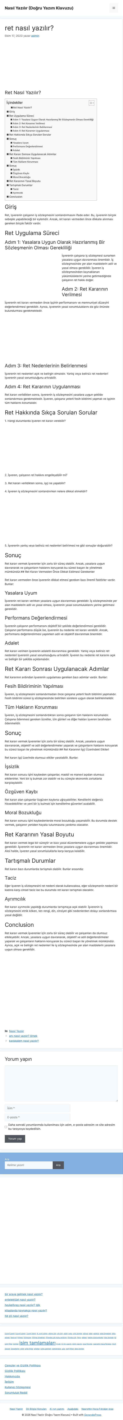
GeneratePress (92, 1414)
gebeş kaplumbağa (95, 1338)
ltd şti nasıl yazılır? (16, 1316)
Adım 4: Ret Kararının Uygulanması (31, 130)
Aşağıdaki (72, 1408)
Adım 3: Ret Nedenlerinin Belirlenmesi (32, 127)
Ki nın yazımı (57, 1408)
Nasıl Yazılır (16, 1031)
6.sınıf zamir (21, 1334)
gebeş (84, 1338)
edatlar (96, 1334)
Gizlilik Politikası (15, 1371)
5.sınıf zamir (10, 1334)
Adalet (16, 150)
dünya (85, 1334)
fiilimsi (20, 1338)
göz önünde (109, 1338)
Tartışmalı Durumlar (21, 185)
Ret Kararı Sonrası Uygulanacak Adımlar (32, 154)
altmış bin (52, 1334)
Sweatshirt (15, 1349)
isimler (16, 1344)
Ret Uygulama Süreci (21, 115)
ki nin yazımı (67, 1344)
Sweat (7, 1349)
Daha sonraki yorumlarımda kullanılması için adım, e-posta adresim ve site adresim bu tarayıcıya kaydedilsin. (61, 1127)
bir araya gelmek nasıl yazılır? (24, 1294)
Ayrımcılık (18, 192)
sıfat (22, 1349)
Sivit (114, 1344)
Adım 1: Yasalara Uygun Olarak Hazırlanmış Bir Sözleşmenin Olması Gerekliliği (53, 119)
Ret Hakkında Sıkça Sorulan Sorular (30, 134)
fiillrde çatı (72, 1338)
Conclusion (15, 196)
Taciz (16, 189)
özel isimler (79, 1349)
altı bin (60, 1334)
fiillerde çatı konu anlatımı (56, 1338)
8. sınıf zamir (42, 1334)
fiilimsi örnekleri (38, 1338)
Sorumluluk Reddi (16, 1392)
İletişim (9, 1381)
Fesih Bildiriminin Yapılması (26, 158)
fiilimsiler (27, 1338)
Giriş (12, 111)
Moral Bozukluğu (21, 177)
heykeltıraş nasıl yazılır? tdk (22, 1305)
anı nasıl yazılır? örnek (23, 1036)
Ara (7, 1159)
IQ (115, 1338)
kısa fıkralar (87, 1344)
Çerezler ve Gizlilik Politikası (23, 1365)
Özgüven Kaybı (21, 173)
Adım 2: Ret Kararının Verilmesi (29, 123)
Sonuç (13, 138)
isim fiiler (8, 1344)
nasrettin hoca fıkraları (102, 1344)
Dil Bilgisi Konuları (36, 1408)
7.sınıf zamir (31, 1334)
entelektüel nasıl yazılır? (20, 1299)
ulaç (63, 1349)
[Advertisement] (61, 66)
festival (14, 1338)
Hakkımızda (12, 1376)
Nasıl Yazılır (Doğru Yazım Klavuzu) (39, 8)
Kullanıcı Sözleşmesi (18, 1387)
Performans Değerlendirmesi (28, 146)
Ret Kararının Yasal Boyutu (25, 181)
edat (91, 1334)
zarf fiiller (70, 1349)
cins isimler (77, 1334)
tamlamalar (56, 1349)
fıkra (79, 1338)
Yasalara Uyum (21, 142)
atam (66, 1334)
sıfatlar (37, 1349)
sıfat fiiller (29, 1349)
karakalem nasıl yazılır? (24, 1040)
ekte (113, 1334)
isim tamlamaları (37, 1343)
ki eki (58, 1344)
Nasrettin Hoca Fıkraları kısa (97, 1408)
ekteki (7, 1338)
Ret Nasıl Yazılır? (22, 107)
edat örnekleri (105, 1334)
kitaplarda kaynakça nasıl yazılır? (26, 1310)
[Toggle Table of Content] (90, 103)
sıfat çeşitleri (46, 1349)
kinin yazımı (77, 1344)
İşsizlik (16, 169)
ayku (70, 1334)
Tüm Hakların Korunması (25, 161)
